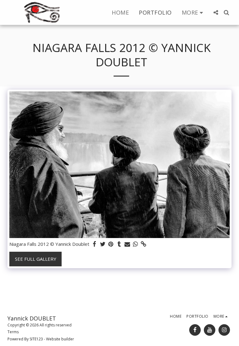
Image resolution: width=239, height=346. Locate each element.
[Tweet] (103, 244)
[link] (144, 244)
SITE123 (36, 339)
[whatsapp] (135, 244)
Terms (13, 331)
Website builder (60, 339)
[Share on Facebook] (95, 244)
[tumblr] (119, 244)
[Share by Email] (127, 244)
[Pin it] (111, 244)
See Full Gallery (35, 259)
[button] (216, 12)
